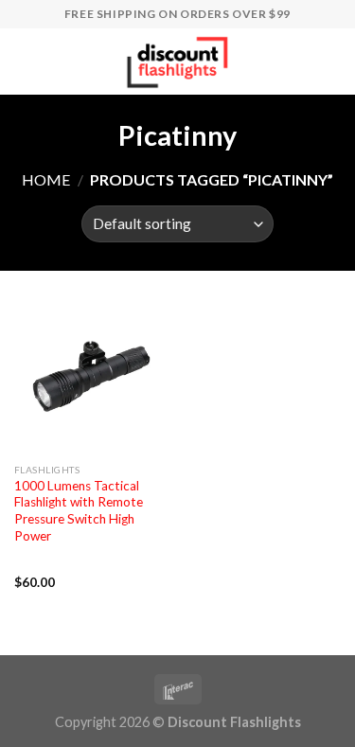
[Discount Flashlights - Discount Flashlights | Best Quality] (178, 61)
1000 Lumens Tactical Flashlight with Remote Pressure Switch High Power (78, 510)
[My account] (299, 61)
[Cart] (331, 61)
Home (46, 179)
